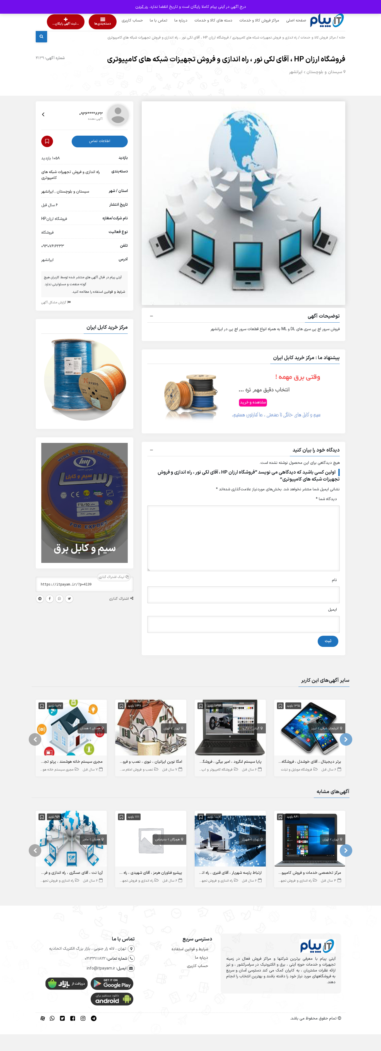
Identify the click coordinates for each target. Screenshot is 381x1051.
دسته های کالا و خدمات (203, 20)
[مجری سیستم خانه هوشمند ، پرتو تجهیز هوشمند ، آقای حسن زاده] (71, 729)
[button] (243, 317)
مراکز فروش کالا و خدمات (249, 20)
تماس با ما (148, 20)
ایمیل (332, 610)
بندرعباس (161, 839)
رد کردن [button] (141, 7)
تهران (176, 728)
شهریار (245, 839)
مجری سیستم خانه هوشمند (54, 769)
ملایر (85, 839)
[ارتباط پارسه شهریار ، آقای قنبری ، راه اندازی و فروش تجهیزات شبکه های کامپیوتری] (230, 840)
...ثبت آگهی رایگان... (61, 23)
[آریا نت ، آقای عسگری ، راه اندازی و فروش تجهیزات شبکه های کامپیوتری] (71, 840)
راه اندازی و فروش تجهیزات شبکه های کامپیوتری (264, 37)
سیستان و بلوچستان (324, 72)
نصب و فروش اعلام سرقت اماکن (130, 769)
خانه (342, 37)
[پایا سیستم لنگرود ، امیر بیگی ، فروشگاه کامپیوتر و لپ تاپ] (230, 729)
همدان (96, 728)
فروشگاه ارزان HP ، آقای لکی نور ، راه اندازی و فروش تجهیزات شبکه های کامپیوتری (226, 59)
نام (334, 580)
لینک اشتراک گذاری (112, 577)
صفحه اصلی (286, 20)
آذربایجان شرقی (329, 728)
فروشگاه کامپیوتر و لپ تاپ (214, 769)
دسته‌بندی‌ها (86, 23)
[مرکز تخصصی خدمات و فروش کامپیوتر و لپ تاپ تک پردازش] (309, 840)
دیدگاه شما (326, 499)
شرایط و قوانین (114, 291)
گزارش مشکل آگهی (54, 302)
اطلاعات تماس (99, 141)
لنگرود (245, 728)
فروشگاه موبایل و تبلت (296, 769)
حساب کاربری (121, 20)
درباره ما (170, 20)
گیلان (256, 728)
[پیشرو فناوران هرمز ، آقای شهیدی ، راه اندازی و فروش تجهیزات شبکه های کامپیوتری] (150, 840)
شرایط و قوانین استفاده (190, 949)
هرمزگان (175, 839)
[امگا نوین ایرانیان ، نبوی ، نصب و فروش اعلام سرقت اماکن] (150, 729)
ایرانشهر (295, 72)
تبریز (314, 728)
